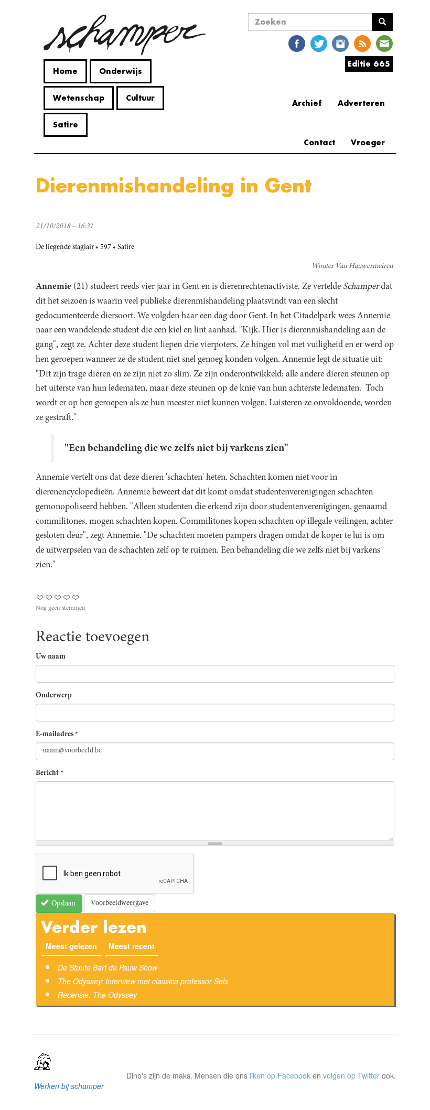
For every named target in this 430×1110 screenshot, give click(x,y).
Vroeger (368, 142)
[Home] (124, 35)
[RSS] (362, 43)
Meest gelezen (71, 946)
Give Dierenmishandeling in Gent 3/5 (57, 597)
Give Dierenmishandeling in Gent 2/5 (49, 597)
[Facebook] (296, 43)
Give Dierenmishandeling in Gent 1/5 (40, 597)
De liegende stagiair (65, 247)
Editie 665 (369, 64)
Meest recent (133, 946)
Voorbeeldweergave (119, 903)
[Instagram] (340, 43)
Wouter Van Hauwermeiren (352, 266)
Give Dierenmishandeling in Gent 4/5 (66, 597)
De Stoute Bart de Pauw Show (107, 967)
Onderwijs (120, 71)
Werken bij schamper (69, 1086)
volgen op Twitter (351, 1075)
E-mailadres (57, 734)
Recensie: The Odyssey (97, 994)
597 (105, 247)
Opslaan (63, 904)
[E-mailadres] (384, 43)
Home (65, 71)
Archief (307, 103)
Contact (319, 142)
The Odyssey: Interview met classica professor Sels (143, 981)
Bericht (49, 773)
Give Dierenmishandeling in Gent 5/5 (75, 597)
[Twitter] (318, 43)
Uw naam (51, 657)
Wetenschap (78, 98)
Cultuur (140, 98)
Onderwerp (54, 695)
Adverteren (361, 103)
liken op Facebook (280, 1075)
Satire (65, 125)
